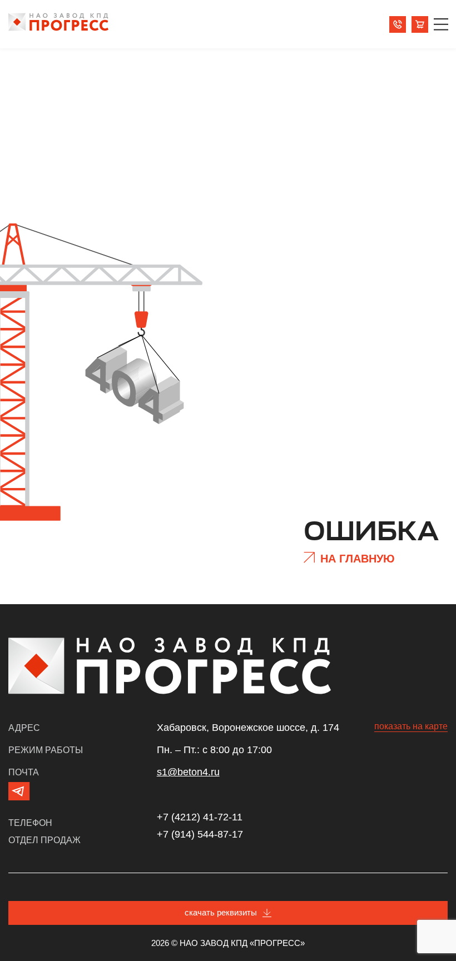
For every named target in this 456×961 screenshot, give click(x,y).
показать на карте (411, 726)
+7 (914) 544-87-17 (200, 834)
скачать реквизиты (221, 912)
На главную (357, 558)
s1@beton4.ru (188, 772)
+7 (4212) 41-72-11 (199, 817)
